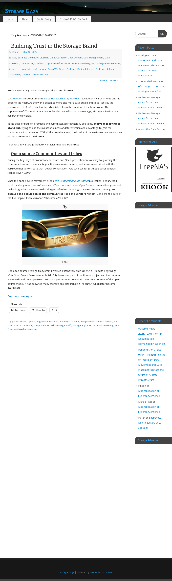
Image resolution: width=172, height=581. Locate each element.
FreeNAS (115, 63)
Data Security (28, 63)
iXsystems (14, 69)
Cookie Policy (44, 19)
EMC (94, 63)
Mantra (93, 572)
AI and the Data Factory (152, 129)
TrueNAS (26, 74)
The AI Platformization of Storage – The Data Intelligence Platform (151, 86)
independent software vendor (96, 321)
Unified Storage (40, 74)
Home (10, 19)
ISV (115, 321)
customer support (25, 321)
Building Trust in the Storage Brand (54, 46)
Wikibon (17, 98)
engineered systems (47, 321)
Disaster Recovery (80, 63)
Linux (23, 69)
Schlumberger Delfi (61, 325)
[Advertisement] (151, 260)
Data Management (93, 57)
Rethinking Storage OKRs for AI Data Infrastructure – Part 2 (151, 102)
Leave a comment (108, 80)
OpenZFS (53, 69)
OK (161, 33)
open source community (21, 325)
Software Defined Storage (81, 69)
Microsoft (32, 69)
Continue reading (20, 296)
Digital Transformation (58, 63)
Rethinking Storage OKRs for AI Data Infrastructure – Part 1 (151, 118)
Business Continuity (28, 57)
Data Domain (75, 57)
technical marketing (103, 325)
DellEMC (40, 63)
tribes (118, 325)
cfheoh (15, 51)
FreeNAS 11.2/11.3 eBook (73, 19)
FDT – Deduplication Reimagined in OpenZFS (152, 338)
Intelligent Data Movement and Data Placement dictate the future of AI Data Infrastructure (151, 65)
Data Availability (58, 57)
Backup (12, 57)
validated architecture (25, 329)
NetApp (43, 69)
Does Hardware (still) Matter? (61, 98)
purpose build (42, 325)
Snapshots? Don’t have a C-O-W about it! (150, 422)
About (25, 19)
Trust (10, 329)
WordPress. (106, 572)
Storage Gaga (21, 11)
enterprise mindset (69, 321)
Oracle (62, 69)
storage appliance (82, 325)
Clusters (44, 57)
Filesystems (103, 63)
